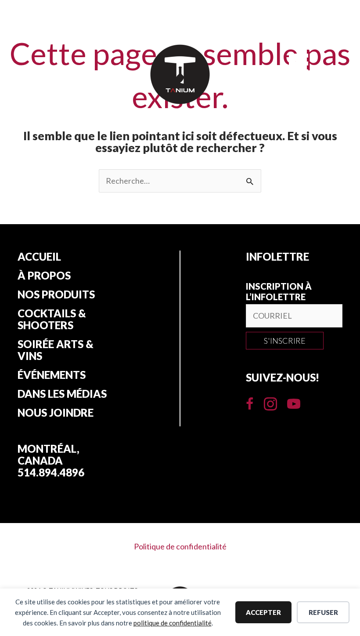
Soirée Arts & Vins (56, 350)
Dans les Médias (62, 394)
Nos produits (56, 294)
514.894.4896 (51, 472)
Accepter (263, 612)
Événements (52, 375)
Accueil (39, 257)
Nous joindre (56, 413)
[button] (285, 340)
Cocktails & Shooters (52, 319)
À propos (44, 275)
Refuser (323, 612)
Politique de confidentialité (180, 546)
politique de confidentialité (172, 623)
